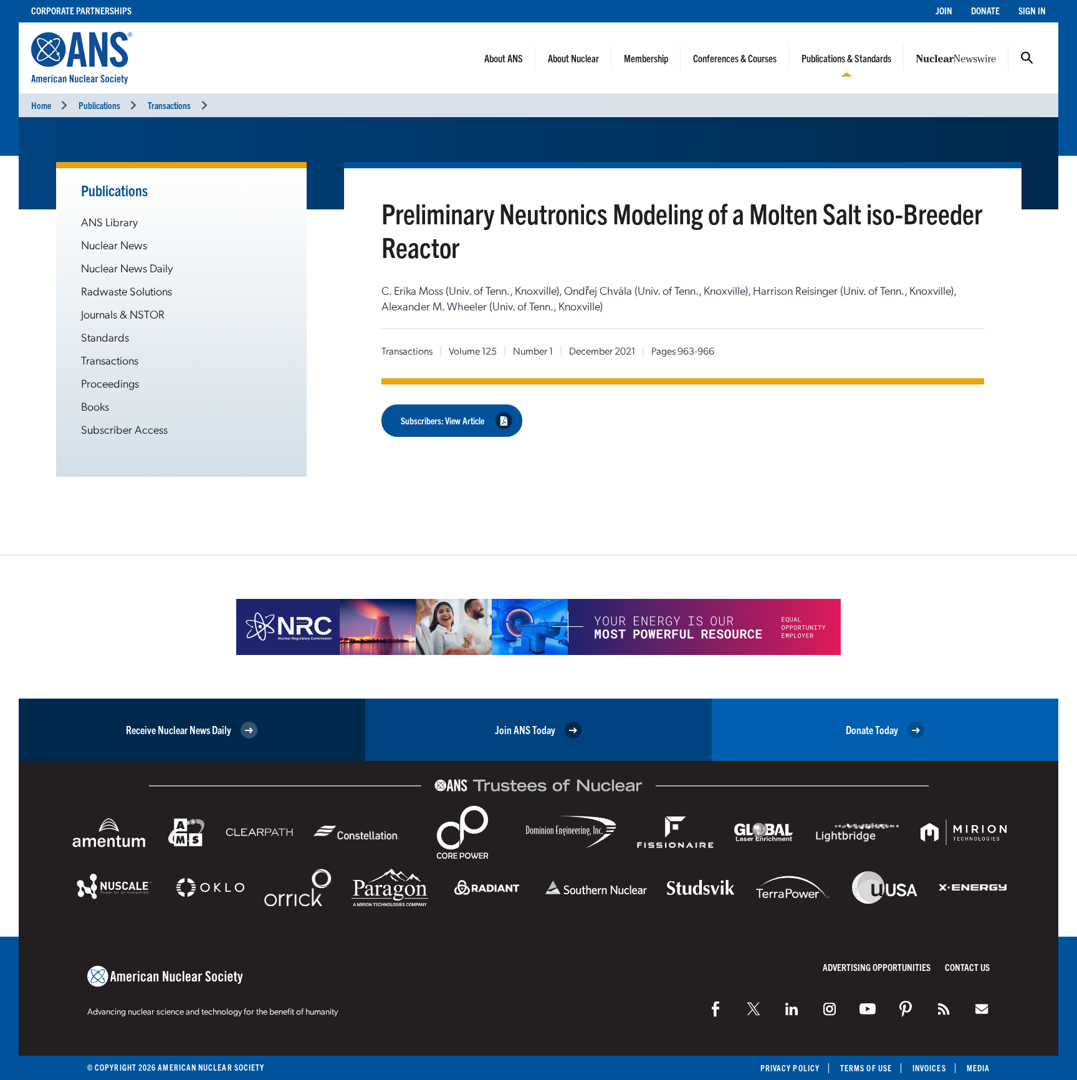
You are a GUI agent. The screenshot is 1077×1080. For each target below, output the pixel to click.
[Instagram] (829, 1009)
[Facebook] (715, 1009)
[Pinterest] (905, 1009)
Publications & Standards (846, 58)
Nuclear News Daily (127, 267)
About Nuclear (573, 58)
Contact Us (967, 967)
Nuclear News (114, 244)
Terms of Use (866, 1068)
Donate (985, 10)
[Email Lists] (982, 1009)
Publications (99, 105)
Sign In (1032, 10)
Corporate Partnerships (81, 10)
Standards (105, 337)
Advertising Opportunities (877, 967)
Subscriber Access (124, 429)
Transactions (169, 105)
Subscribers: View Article (442, 420)
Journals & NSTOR (123, 314)
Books (95, 406)
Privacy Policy (790, 1068)
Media (978, 1068)
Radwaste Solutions (126, 291)
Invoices (929, 1068)
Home (41, 105)
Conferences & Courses (735, 58)
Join (944, 10)
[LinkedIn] (791, 1009)
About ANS (503, 58)
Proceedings (110, 383)
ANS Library (109, 221)
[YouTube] (867, 1009)
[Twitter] (753, 1009)
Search (1027, 57)
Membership (646, 58)
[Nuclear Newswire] (944, 1009)
